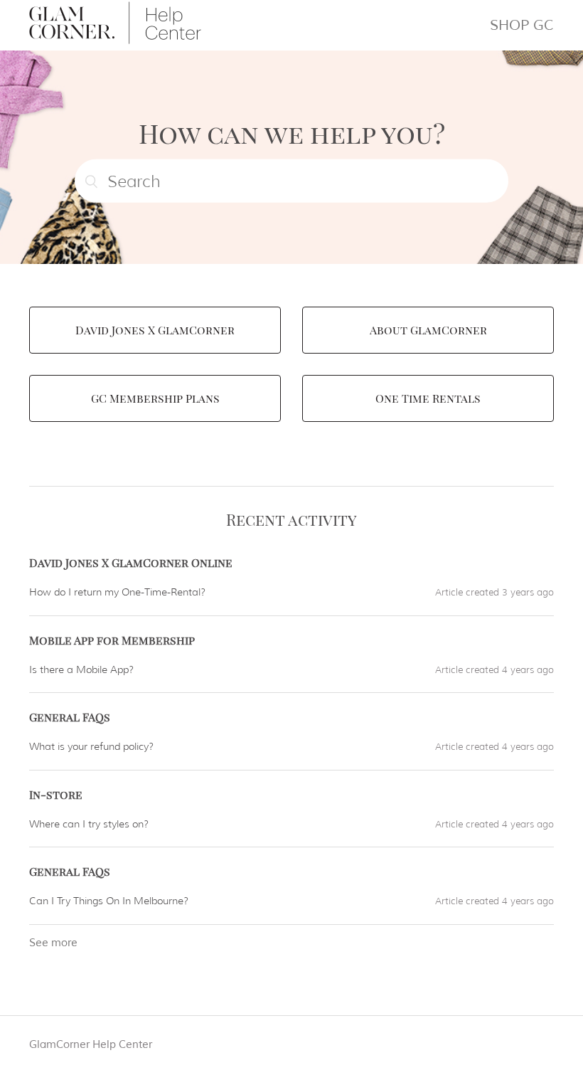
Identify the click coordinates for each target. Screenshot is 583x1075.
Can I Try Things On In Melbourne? (108, 900)
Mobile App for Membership (112, 639)
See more (53, 943)
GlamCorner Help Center (90, 1045)
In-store (55, 794)
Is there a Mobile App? (81, 669)
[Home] (115, 41)
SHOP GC (522, 25)
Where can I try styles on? (89, 823)
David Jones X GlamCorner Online (130, 562)
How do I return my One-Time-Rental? (117, 592)
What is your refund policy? (91, 746)
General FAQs (69, 716)
